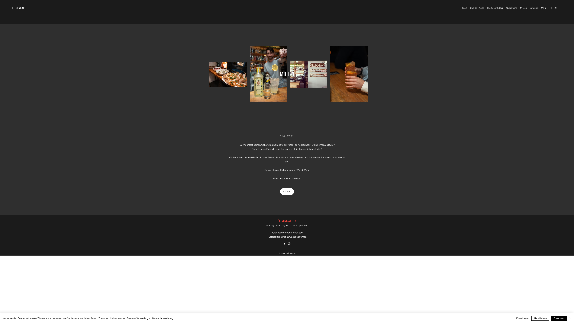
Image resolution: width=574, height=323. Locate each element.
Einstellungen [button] (522, 318)
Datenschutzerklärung (162, 318)
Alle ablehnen (540, 318)
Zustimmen (559, 318)
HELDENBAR (18, 8)
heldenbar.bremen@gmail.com (287, 232)
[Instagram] (555, 7)
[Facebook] (551, 7)
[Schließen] (570, 318)
